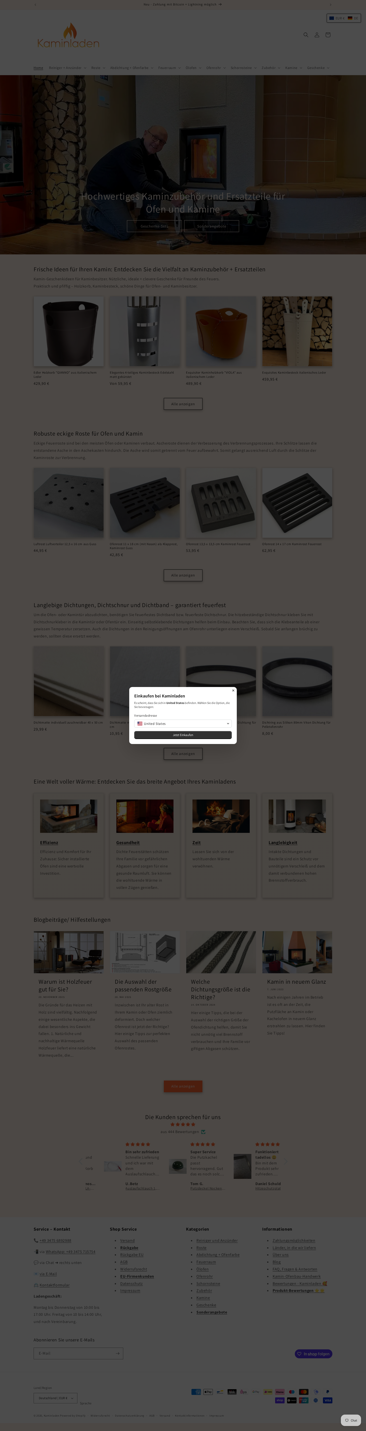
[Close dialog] (233, 690)
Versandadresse (145, 715)
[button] (183, 724)
